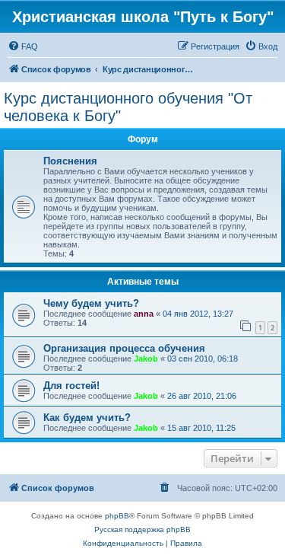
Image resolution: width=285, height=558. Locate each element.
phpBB (117, 516)
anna (144, 313)
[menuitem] (23, 46)
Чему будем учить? (91, 303)
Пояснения (70, 161)
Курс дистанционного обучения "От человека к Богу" (128, 107)
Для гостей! (71, 385)
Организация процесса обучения (124, 348)
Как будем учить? (87, 417)
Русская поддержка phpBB (142, 529)
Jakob (146, 358)
